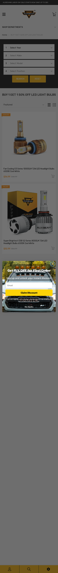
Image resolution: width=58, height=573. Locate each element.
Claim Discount (29, 292)
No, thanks (29, 306)
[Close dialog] (53, 264)
